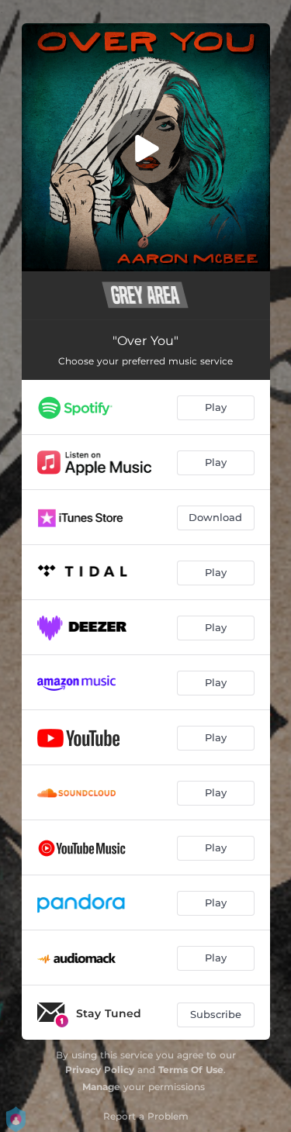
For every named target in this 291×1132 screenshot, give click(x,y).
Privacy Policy (99, 1069)
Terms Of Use (190, 1069)
